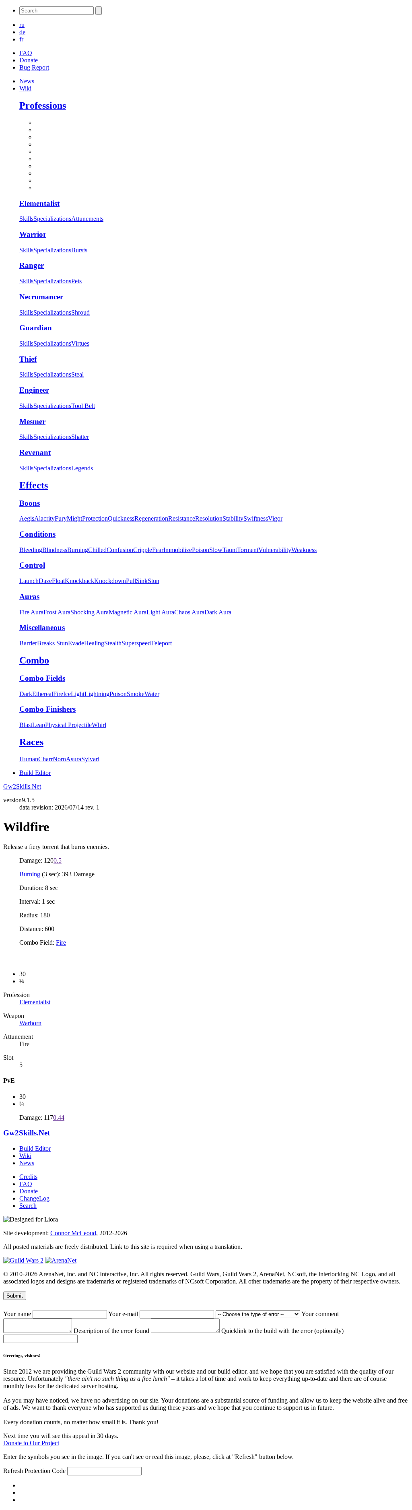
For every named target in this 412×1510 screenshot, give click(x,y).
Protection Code (46, 1470)
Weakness (304, 549)
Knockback (79, 580)
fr (21, 39)
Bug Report (34, 67)
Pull (131, 580)
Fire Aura (31, 612)
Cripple (142, 549)
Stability (232, 518)
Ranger (31, 265)
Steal (77, 374)
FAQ (25, 52)
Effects (33, 485)
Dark (25, 693)
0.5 (58, 860)
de (22, 32)
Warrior (32, 234)
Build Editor (35, 772)
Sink (142, 580)
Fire (58, 693)
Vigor (275, 518)
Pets (76, 281)
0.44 (58, 1117)
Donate (28, 60)
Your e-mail (124, 1313)
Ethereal (42, 693)
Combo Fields (42, 678)
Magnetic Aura (127, 612)
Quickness (121, 518)
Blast (25, 724)
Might (74, 518)
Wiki (25, 88)
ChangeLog (34, 1198)
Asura (73, 759)
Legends (82, 468)
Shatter (80, 436)
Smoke (135, 693)
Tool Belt (83, 405)
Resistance (181, 518)
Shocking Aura (89, 612)
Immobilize (177, 549)
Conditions (37, 534)
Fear (157, 549)
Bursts (79, 250)
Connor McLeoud (73, 1233)
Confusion (120, 549)
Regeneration (151, 518)
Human (28, 759)
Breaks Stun (52, 643)
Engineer (34, 390)
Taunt (229, 549)
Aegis (26, 518)
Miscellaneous (42, 627)
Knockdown (110, 580)
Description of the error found (112, 1330)
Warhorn (30, 1023)
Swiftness (255, 518)
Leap (38, 724)
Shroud (80, 312)
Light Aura (160, 612)
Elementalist (39, 203)
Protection (95, 518)
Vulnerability (274, 549)
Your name (18, 1313)
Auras (29, 596)
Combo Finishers (47, 709)
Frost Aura (56, 612)
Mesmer (32, 421)
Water (151, 693)
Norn (59, 759)
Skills (26, 218)
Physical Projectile (68, 724)
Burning (77, 549)
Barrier (28, 643)
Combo (34, 660)
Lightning (96, 693)
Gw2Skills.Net (22, 786)
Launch (29, 580)
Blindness (54, 549)
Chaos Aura (189, 612)
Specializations (52, 218)
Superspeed (136, 643)
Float (58, 580)
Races (31, 742)
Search (28, 1205)
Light (77, 693)
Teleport (161, 643)
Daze (45, 580)
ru (22, 24)
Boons (29, 503)
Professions (42, 105)
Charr (45, 759)
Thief (28, 359)
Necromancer (41, 297)
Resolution (208, 518)
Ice (67, 693)
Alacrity (44, 518)
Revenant (35, 452)
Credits (28, 1176)
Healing (94, 643)
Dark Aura (217, 612)
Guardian (35, 327)
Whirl (99, 724)
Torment (247, 549)
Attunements (87, 218)
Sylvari (90, 759)
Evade (76, 643)
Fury (61, 518)
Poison (200, 549)
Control (32, 565)
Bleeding (30, 549)
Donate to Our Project (31, 1443)
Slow (215, 549)
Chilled (97, 549)
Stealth (113, 643)
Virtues (80, 343)
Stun (153, 580)
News (26, 81)
